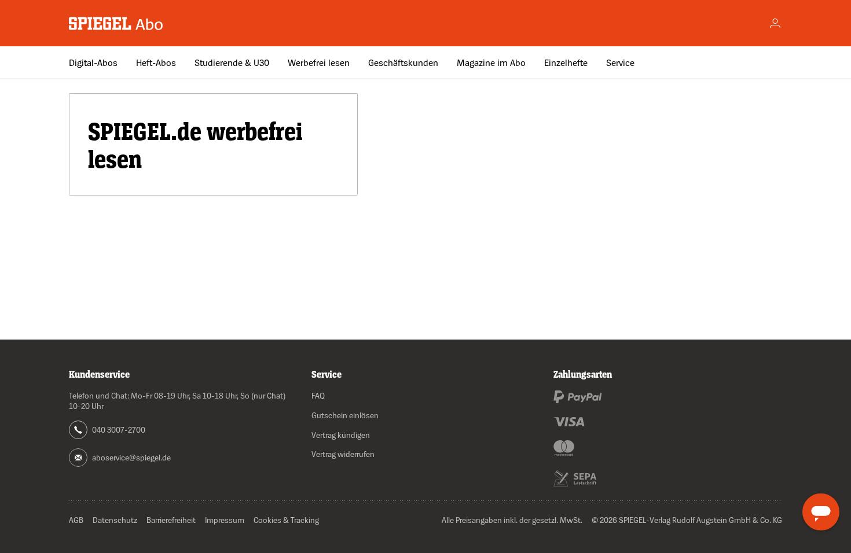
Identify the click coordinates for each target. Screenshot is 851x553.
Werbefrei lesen (319, 62)
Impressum (224, 520)
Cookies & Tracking (286, 520)
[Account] (775, 23)
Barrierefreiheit (171, 520)
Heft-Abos (156, 62)
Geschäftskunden (403, 62)
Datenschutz (115, 520)
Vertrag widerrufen (343, 454)
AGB (76, 520)
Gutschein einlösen (345, 415)
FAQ (318, 395)
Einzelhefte (566, 62)
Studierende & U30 (232, 62)
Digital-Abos (93, 62)
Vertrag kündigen (340, 435)
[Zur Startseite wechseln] (116, 23)
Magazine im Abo (491, 62)
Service (620, 62)
